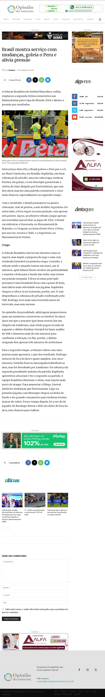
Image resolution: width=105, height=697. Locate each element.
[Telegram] (48, 80)
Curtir (100, 97)
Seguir (100, 103)
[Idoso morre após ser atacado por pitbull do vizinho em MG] (76, 242)
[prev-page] (3, 528)
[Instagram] (87, 670)
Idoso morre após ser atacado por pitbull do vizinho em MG (91, 242)
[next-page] (8, 528)
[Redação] (3, 70)
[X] (35, 80)
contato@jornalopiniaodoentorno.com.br (55, 681)
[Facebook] (29, 80)
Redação (11, 70)
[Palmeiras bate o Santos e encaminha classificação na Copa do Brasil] (57, 500)
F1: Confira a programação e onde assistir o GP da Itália (34, 512)
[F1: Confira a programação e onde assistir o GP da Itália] (35, 500)
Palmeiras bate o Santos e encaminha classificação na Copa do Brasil (57, 512)
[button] (100, 19)
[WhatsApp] (41, 80)
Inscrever (99, 117)
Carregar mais (86, 277)
